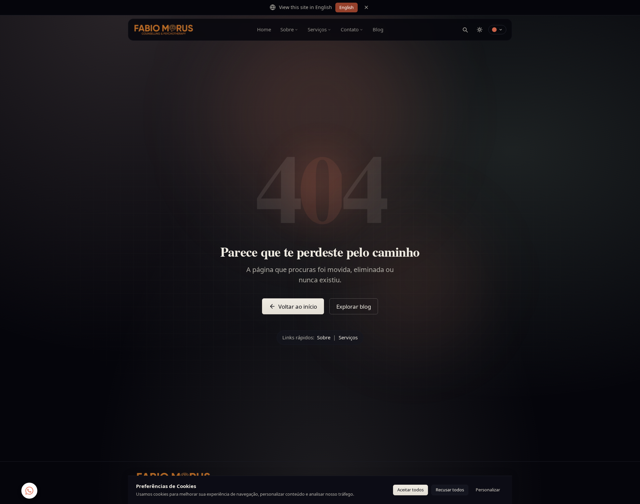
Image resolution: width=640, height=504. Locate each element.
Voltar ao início (297, 306)
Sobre (287, 29)
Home (264, 29)
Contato (350, 29)
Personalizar (488, 490)
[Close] (366, 7)
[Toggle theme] (480, 30)
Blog (378, 29)
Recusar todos (450, 490)
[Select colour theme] (497, 29)
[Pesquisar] (465, 30)
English (346, 7)
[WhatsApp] (29, 490)
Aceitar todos (410, 490)
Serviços (317, 29)
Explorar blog (353, 306)
